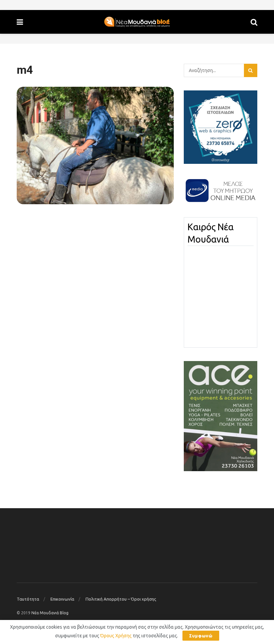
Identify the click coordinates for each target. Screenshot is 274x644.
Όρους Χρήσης (116, 635)
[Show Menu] (20, 22)
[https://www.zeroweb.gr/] (220, 126)
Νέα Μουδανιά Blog (49, 613)
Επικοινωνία (62, 599)
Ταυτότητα (28, 599)
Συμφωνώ (201, 635)
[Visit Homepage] (137, 22)
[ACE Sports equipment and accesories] (220, 415)
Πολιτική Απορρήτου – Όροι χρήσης (121, 599)
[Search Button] (254, 22)
